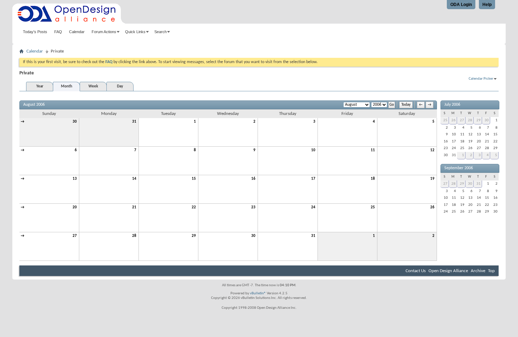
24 (313, 207)
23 (253, 207)
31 (134, 122)
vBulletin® (258, 293)
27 (75, 236)
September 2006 (458, 168)
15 (194, 179)
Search (160, 32)
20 (75, 207)
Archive (478, 271)
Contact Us (416, 271)
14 (134, 179)
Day (120, 86)
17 (313, 179)
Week (93, 86)
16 (253, 179)
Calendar (77, 32)
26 (432, 207)
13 (75, 179)
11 (373, 150)
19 (432, 179)
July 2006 (452, 105)
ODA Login (461, 4)
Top (491, 271)
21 (134, 207)
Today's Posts (35, 32)
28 (134, 236)
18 (373, 179)
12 (432, 150)
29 (194, 236)
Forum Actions (104, 32)
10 (313, 150)
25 (373, 207)
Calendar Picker (481, 79)
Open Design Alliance (448, 271)
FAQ (58, 32)
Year (39, 86)
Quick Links (135, 32)
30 (75, 122)
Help (487, 4)
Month (66, 86)
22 (194, 207)
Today (406, 105)
